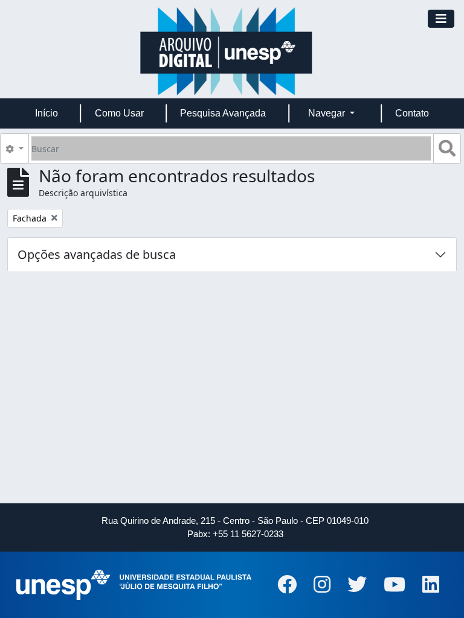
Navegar (327, 113)
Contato (412, 113)
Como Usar (119, 113)
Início (46, 113)
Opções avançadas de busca (97, 254)
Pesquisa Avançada (223, 113)
